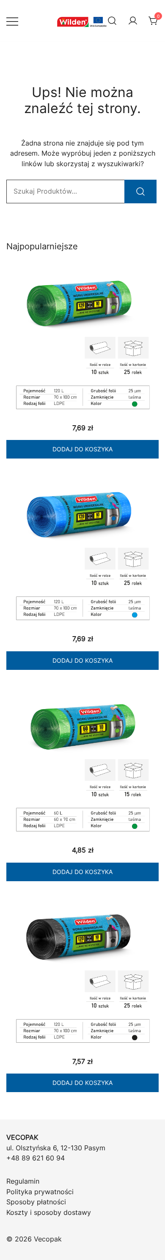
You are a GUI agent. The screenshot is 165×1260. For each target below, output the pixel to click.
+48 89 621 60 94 (35, 1158)
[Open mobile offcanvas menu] (12, 21)
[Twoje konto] (133, 21)
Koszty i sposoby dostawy (48, 1212)
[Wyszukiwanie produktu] (112, 21)
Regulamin (22, 1181)
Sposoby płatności (36, 1202)
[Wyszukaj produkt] (140, 191)
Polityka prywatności (40, 1191)
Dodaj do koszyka (82, 449)
